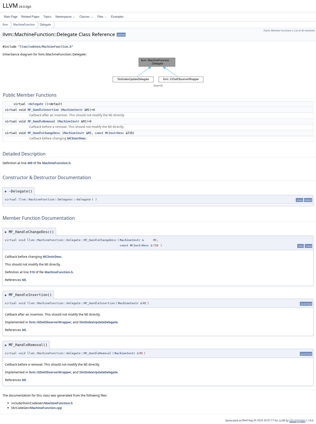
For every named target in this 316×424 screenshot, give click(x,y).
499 (29, 163)
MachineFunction (24, 24)
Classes (85, 16)
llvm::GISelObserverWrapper (50, 322)
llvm (5, 24)
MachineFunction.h (56, 163)
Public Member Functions (277, 30)
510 (32, 272)
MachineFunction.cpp (46, 408)
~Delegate (35, 104)
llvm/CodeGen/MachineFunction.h (45, 46)
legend (158, 85)
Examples (117, 16)
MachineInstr (72, 109)
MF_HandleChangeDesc (44, 133)
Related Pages (30, 16)
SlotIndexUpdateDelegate (98, 322)
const (99, 133)
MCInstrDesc (114, 133)
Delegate (45, 24)
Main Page (10, 16)
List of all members (304, 30)
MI (88, 109)
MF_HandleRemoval (41, 121)
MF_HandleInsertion (43, 109)
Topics (47, 16)
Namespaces (63, 16)
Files (100, 16)
